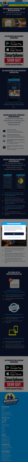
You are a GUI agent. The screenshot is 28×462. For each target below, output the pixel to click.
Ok (14, 234)
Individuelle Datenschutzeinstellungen (14, 237)
